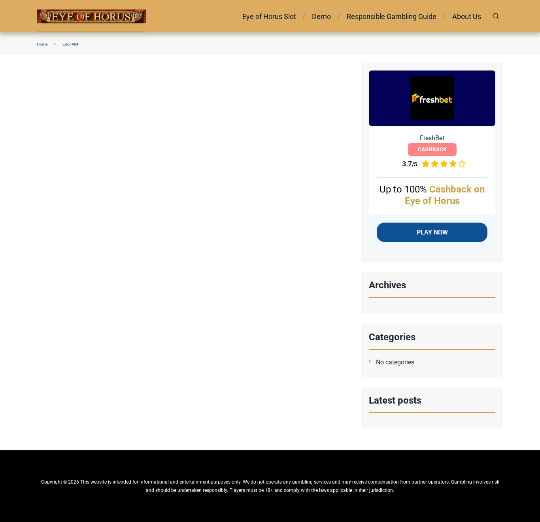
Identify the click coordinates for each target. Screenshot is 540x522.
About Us (466, 16)
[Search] (496, 16)
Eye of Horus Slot (269, 16)
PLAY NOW (432, 232)
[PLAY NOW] (432, 98)
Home (42, 44)
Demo (321, 16)
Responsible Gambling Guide (391, 16)
